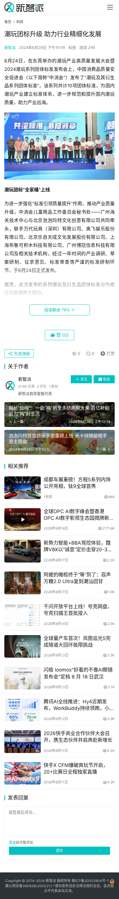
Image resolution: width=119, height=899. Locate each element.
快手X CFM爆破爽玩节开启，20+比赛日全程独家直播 (76, 768)
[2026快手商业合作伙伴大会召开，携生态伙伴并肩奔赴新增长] (22, 741)
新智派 (10, 47)
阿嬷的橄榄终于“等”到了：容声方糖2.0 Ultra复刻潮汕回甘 (77, 578)
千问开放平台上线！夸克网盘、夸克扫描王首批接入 (78, 610)
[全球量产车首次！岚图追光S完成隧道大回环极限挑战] (22, 646)
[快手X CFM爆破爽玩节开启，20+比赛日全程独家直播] (22, 773)
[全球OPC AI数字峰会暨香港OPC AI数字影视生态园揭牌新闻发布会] (22, 519)
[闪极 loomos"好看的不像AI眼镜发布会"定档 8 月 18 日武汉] (22, 678)
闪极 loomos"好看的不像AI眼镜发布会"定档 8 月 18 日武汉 (78, 673)
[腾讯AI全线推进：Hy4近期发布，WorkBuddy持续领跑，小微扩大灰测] (22, 709)
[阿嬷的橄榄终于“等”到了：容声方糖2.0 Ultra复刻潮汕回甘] (22, 582)
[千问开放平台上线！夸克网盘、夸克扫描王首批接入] (22, 614)
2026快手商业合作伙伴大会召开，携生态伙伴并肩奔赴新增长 (78, 736)
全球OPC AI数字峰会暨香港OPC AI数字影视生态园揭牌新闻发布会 (79, 514)
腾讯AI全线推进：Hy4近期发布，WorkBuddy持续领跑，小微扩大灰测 (79, 705)
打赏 (106, 352)
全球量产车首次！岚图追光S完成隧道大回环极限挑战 (77, 641)
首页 (7, 22)
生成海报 (21, 353)
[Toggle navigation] (110, 7)
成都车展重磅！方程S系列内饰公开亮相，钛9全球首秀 (77, 483)
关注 (83, 379)
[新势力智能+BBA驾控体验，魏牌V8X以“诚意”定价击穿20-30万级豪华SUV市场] (22, 551)
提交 (59, 850)
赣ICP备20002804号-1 (90, 880)
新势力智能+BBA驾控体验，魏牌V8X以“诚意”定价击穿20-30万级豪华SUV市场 (77, 546)
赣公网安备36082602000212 (28, 886)
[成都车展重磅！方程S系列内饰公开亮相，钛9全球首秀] (22, 487)
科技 (72, 47)
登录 (12, 842)
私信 (106, 379)
